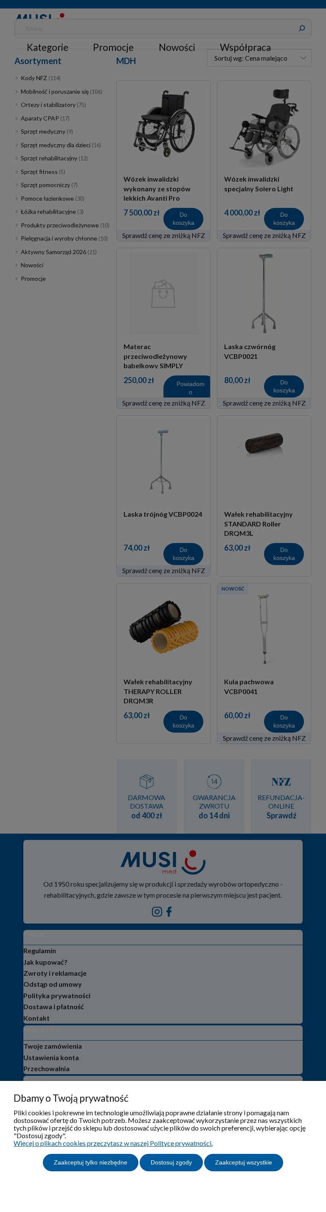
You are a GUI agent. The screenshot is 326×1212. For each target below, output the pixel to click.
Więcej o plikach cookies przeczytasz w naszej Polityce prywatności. (113, 1143)
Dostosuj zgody (171, 1162)
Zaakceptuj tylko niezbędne (90, 1162)
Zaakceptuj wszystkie (243, 1162)
